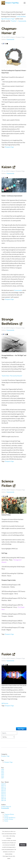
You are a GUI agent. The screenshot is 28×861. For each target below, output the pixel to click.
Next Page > (21, 729)
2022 (2, 776)
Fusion (6, 654)
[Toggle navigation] (24, 2)
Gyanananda (22, 21)
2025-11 (3, 787)
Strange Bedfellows (9, 817)
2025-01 (3, 790)
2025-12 (3, 785)
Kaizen (6, 167)
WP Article (5, 703)
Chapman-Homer (9, 814)
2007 (2, 778)
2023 (2, 774)
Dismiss (22, 845)
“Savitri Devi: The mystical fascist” (12, 376)
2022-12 (3, 795)
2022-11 (3, 797)
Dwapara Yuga (20, 37)
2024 (2, 773)
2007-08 (3, 800)
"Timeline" (13, 21)
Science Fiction (8, 819)
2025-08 (3, 789)
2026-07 (3, 784)
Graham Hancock (6, 806)
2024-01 (3, 792)
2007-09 (3, 799)
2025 (2, 771)
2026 (2, 769)
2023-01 (3, 794)
